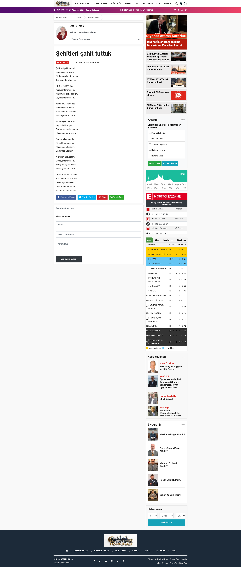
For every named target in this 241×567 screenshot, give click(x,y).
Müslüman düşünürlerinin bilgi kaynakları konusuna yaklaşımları (170, 414)
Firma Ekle (174, 563)
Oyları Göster (170, 163)
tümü (183, 120)
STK (158, 3)
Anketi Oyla (154, 163)
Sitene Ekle (174, 559)
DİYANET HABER (100, 3)
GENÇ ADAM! (166, 399)
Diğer (166, 3)
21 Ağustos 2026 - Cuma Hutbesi (84, 10)
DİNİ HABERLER (82, 3)
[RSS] (117, 561)
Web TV (138, 10)
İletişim (184, 559)
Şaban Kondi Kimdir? (170, 495)
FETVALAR (148, 3)
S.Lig (149, 240)
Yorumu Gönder (68, 259)
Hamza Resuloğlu (168, 396)
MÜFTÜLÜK (116, 3)
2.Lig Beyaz (181, 240)
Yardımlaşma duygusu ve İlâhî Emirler (171, 368)
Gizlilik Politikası (161, 559)
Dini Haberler (157, 138)
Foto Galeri (127, 10)
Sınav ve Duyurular (159, 144)
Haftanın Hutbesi (158, 150)
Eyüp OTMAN (93, 17)
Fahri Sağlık (165, 407)
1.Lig (157, 240)
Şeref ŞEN (164, 376)
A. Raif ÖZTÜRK (167, 363)
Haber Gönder (162, 563)
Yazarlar (149, 10)
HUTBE (128, 3)
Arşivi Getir (166, 523)
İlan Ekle (183, 563)
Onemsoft (65, 563)
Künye (150, 559)
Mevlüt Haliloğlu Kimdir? (172, 434)
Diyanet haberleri (158, 133)
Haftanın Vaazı (157, 156)
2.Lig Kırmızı (168, 240)
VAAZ (137, 3)
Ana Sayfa (63, 17)
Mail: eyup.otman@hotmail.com (83, 32)
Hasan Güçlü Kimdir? (170, 480)
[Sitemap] (124, 561)
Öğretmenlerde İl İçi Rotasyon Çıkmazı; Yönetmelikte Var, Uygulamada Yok (170, 383)
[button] (185, 356)
